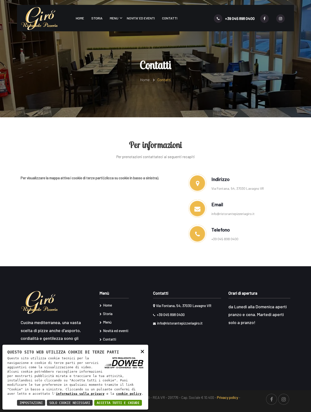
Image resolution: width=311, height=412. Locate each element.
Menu (114, 18)
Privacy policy (227, 397)
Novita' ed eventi (141, 18)
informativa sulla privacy (80, 393)
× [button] (142, 351)
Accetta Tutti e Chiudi (118, 403)
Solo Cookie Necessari (69, 403)
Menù (107, 322)
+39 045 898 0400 (239, 18)
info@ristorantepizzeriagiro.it (233, 214)
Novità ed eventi (115, 330)
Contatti (169, 18)
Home (80, 18)
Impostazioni (31, 403)
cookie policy (128, 393)
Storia (97, 18)
